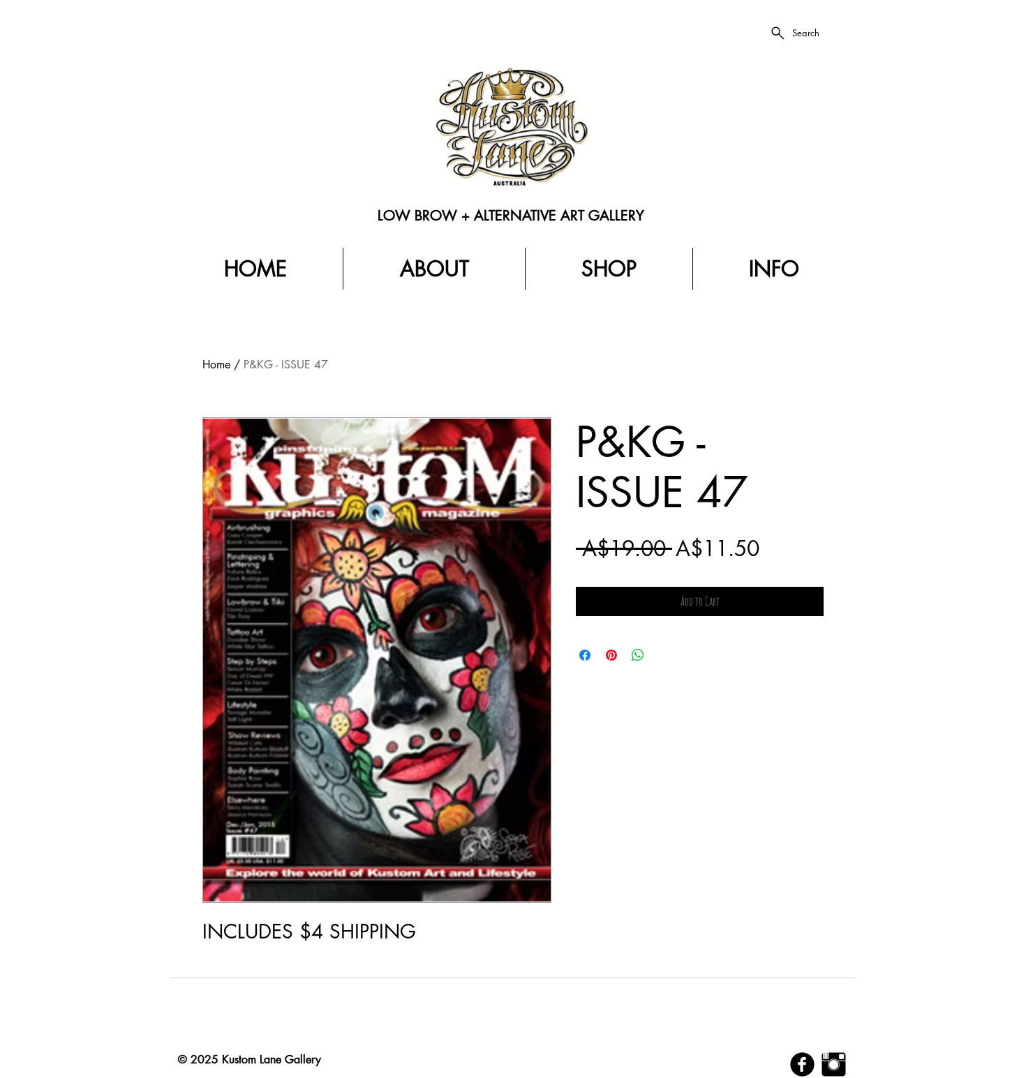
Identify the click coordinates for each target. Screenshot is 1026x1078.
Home (216, 364)
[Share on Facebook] (585, 655)
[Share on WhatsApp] (638, 655)
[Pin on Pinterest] (611, 655)
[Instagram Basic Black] (833, 1064)
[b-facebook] (802, 1064)
